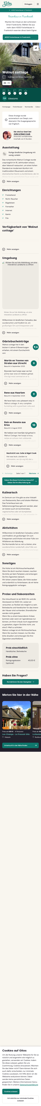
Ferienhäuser (17, 107)
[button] (20, 285)
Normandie (29, 107)
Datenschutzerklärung (29, 1084)
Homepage (6, 107)
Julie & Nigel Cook (22, 134)
